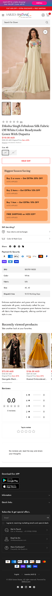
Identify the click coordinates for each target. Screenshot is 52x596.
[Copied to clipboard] (23, 246)
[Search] (47, 22)
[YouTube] (30, 587)
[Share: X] (14, 246)
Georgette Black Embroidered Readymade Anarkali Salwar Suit (13, 379)
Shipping (4, 143)
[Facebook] (18, 587)
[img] (10, 122)
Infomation (6, 495)
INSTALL (39, 3)
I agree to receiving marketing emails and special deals (27, 523)
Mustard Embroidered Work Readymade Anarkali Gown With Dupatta (38, 379)
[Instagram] (26, 587)
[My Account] (43, 15)
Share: (4, 246)
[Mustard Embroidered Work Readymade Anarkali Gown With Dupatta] (38, 351)
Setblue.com (26, 581)
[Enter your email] (47, 518)
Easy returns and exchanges (17, 232)
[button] (36, 394)
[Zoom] (45, 32)
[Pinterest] (34, 587)
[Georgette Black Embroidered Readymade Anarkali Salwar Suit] (13, 350)
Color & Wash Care (14, 238)
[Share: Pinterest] (19, 246)
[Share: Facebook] (10, 246)
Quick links (7, 502)
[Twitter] (22, 587)
